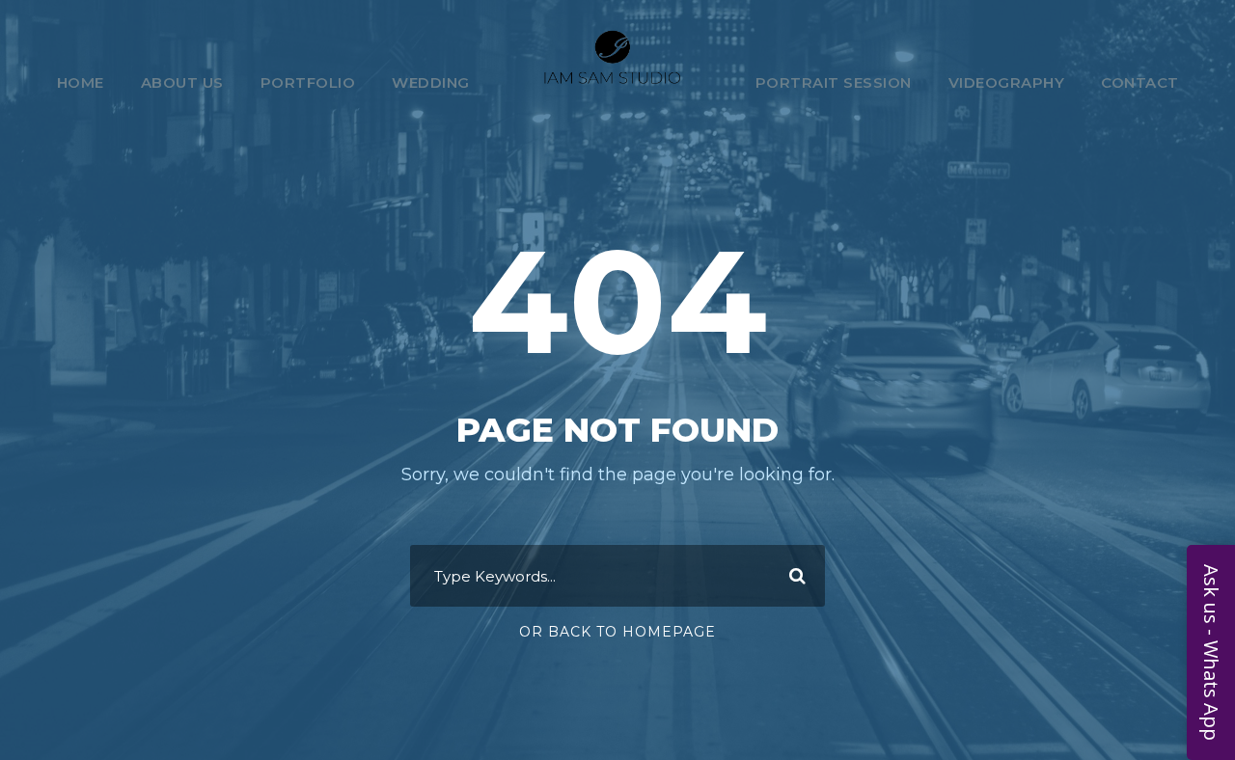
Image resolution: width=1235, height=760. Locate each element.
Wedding (431, 82)
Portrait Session (833, 82)
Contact (1140, 82)
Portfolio (308, 82)
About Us (182, 82)
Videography (1006, 82)
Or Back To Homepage (617, 631)
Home (80, 82)
